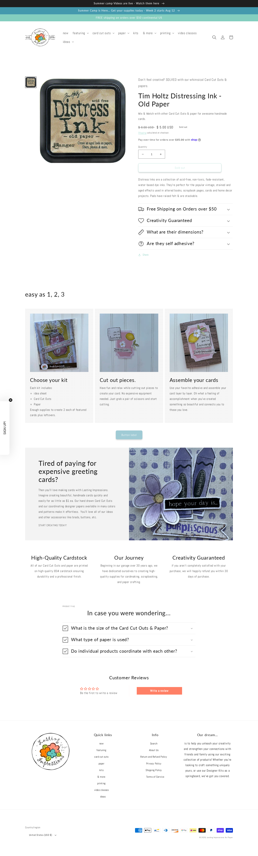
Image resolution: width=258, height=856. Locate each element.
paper (101, 763)
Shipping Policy (154, 770)
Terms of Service (155, 776)
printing (101, 783)
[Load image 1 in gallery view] (30, 82)
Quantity (142, 146)
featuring (101, 750)
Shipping (142, 132)
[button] (80, 33)
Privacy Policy (153, 763)
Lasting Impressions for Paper (220, 837)
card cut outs (101, 756)
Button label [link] (129, 435)
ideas (103, 796)
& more (101, 776)
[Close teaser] (10, 400)
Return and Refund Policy (153, 756)
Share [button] (146, 254)
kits (101, 770)
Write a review (159, 691)
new (101, 743)
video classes (101, 790)
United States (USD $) (40, 835)
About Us (154, 750)
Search (154, 743)
